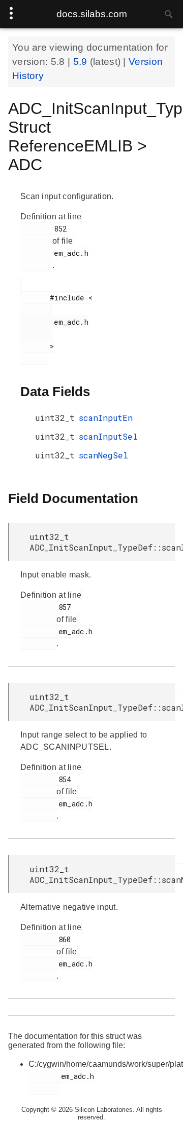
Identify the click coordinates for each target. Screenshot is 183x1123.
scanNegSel (103, 455)
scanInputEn (106, 417)
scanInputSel (108, 436)
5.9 (81, 61)
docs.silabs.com (91, 14)
